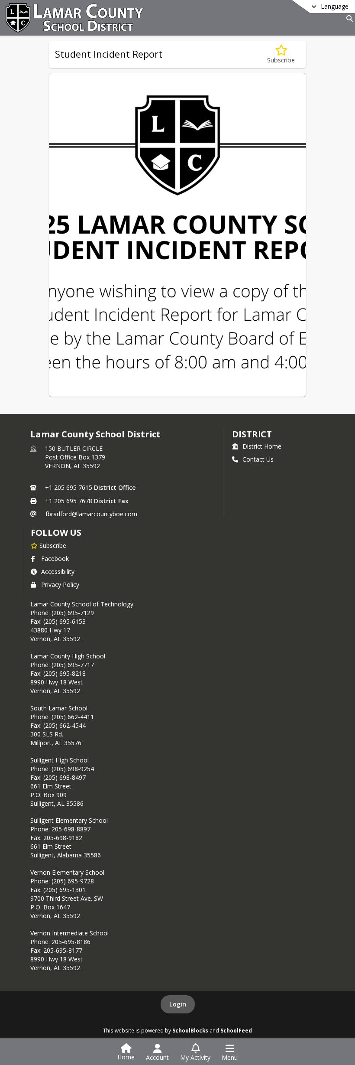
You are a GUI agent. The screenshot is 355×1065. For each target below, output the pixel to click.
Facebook (55, 558)
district (252, 434)
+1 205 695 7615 (68, 487)
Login (177, 1004)
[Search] (348, 18)
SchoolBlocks (190, 1030)
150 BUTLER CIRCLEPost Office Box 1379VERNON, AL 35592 (75, 457)
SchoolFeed (236, 1030)
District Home (261, 446)
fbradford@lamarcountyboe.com (91, 514)
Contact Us (258, 459)
